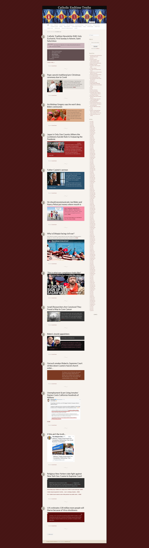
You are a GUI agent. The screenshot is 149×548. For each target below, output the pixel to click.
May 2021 (91, 186)
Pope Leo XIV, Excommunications (95, 63)
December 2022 (92, 168)
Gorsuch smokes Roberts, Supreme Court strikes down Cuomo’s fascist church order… (64, 365)
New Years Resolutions (94, 101)
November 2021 (92, 178)
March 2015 (92, 281)
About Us (56, 24)
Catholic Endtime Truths (74, 14)
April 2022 (92, 172)
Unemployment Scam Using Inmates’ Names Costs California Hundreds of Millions (63, 395)
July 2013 (91, 306)
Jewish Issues (97, 26)
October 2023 (92, 155)
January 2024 (92, 152)
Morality (60, 26)
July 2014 (91, 291)
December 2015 (92, 269)
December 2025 (92, 130)
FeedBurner (97, 48)
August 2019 (92, 213)
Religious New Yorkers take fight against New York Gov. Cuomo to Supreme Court (64, 474)
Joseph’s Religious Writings (77, 26)
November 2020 (92, 194)
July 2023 (91, 159)
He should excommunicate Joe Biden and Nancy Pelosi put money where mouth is (64, 203)
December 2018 (92, 223)
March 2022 (92, 173)
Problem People (90, 26)
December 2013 (92, 300)
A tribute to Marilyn (93, 68)
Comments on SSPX (54, 26)
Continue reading (51, 62)
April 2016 (92, 264)
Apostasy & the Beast (79, 24)
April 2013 (92, 310)
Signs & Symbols (67, 26)
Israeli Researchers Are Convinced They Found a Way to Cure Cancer (64, 308)
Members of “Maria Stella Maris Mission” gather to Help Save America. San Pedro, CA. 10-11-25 (95, 111)
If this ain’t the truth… (56, 434)
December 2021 (92, 177)
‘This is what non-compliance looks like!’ (64, 272)
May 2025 (91, 135)
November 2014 (92, 286)
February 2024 (92, 150)
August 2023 (92, 158)
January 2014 (92, 299)
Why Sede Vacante (70, 24)
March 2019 (92, 219)
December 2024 (92, 141)
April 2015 (92, 279)
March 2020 (92, 204)
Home (52, 24)
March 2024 (92, 149)
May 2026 (91, 123)
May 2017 (91, 247)
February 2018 (92, 236)
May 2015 (91, 278)
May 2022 (91, 171)
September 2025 (92, 132)
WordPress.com (67, 541)
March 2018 (92, 235)
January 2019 (92, 222)
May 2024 (91, 146)
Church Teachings (88, 24)
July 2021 (91, 184)
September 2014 (92, 288)
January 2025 (92, 140)
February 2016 (92, 267)
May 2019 (91, 217)
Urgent (91, 88)
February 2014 (92, 297)
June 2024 (91, 145)
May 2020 (91, 201)
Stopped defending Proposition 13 (95, 102)
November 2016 (92, 255)
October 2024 (92, 143)
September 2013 (92, 304)
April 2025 (92, 136)
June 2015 (91, 277)
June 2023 (91, 161)
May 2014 (91, 293)
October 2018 (92, 226)
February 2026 (92, 127)
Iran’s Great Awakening (93, 89)
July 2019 (91, 214)
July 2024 (91, 144)
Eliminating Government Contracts (95, 74)
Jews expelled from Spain (94, 75)
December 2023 (92, 153)
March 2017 (92, 250)
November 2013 (92, 301)
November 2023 (92, 154)
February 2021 (92, 190)
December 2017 (92, 238)
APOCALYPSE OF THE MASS (95, 83)
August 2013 (92, 305)
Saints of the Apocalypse (94, 91)
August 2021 (92, 182)
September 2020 (92, 196)
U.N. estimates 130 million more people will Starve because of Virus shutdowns (65, 509)
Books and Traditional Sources (67, 28)
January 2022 (92, 176)
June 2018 (91, 231)
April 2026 (92, 125)
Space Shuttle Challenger (94, 95)
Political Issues (57, 28)
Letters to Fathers (96, 24)
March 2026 (92, 126)
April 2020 (92, 203)
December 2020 (92, 192)
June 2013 (91, 308)
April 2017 (92, 249)
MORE (74, 87)
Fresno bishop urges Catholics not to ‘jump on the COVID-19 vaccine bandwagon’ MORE (65, 489)
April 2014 (92, 295)
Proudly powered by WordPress (52, 541)
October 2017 (92, 241)
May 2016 (91, 263)
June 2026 (91, 122)
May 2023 (91, 162)
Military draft (92, 81)
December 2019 (92, 208)
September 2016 (92, 258)
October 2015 (92, 272)
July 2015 (91, 276)
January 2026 (92, 129)
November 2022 (92, 169)
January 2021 (92, 191)
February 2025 (92, 139)
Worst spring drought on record (95, 77)
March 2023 (92, 164)
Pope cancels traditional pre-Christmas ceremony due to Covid (63, 76)
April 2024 (92, 148)
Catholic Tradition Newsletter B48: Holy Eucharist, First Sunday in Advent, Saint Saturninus (64, 38)
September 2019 (92, 212)
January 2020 (92, 207)
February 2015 (92, 282)
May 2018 (91, 232)
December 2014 (92, 285)
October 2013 (92, 302)
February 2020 (92, 205)
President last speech (93, 59)
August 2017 (92, 244)
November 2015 (92, 270)
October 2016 (92, 256)
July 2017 (91, 245)
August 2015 (92, 274)
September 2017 (92, 242)
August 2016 (92, 259)
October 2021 (92, 180)
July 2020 (91, 199)
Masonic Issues (50, 28)
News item (91, 58)
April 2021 (92, 187)
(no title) (91, 87)
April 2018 (92, 233)
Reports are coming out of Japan (71, 143)
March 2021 (92, 189)
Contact (75, 28)
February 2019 (92, 221)
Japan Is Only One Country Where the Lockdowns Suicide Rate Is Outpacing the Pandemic (64, 136)
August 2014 (92, 290)
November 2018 (92, 224)
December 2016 (92, 254)
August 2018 (92, 228)
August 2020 (92, 198)
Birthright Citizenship (93, 64)
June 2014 (91, 292)
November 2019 (92, 209)
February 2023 (92, 166)
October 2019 (92, 210)
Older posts (92, 22)
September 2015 (92, 273)
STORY (48, 421)
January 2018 (92, 237)
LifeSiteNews (69, 482)
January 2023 (92, 167)
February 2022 (92, 175)
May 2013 (91, 309)
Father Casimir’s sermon (57, 170)
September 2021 (92, 181)
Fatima (84, 26)
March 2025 (92, 138)
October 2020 (92, 195)
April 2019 (92, 218)
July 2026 (91, 121)
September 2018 (92, 227)
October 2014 (92, 287)
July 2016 (91, 260)
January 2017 (92, 253)
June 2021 (91, 185)
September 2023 (92, 157)
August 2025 (92, 134)
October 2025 (92, 131)
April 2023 (92, 163)
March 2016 (92, 265)
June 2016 (91, 261)
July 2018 (91, 230)
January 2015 (92, 283)
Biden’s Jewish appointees (58, 334)
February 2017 (92, 251)
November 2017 (92, 240)
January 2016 (92, 268)
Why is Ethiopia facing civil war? (60, 233)
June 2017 (91, 246)
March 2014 (92, 296)
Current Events (62, 24)
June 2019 (91, 215)
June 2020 (91, 200)
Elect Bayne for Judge (93, 82)
